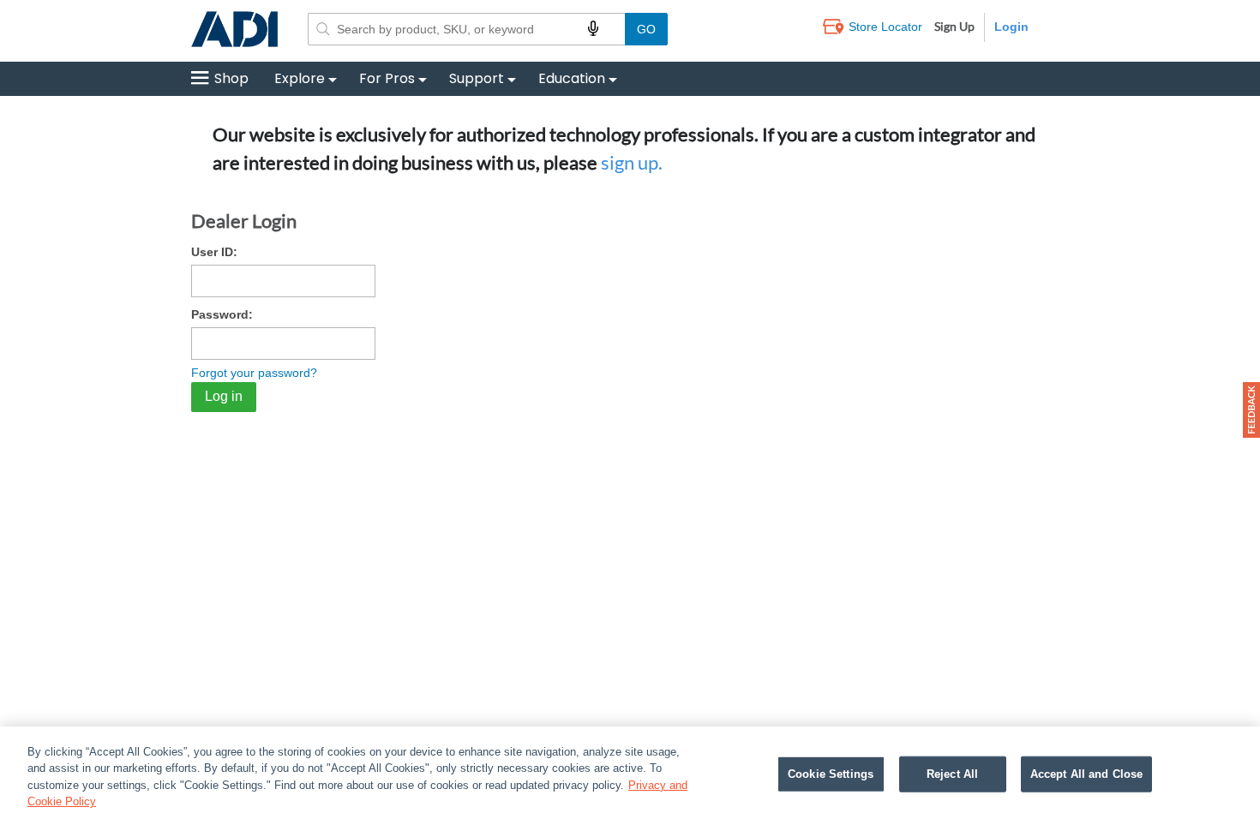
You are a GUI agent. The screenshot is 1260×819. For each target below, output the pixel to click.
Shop (231, 78)
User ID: (214, 252)
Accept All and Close (1086, 774)
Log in (224, 396)
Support (476, 78)
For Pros (387, 78)
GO (646, 29)
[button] (1251, 410)
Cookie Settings (830, 774)
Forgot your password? (254, 373)
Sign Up (954, 26)
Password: (222, 314)
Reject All (952, 774)
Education (571, 78)
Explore (299, 78)
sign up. (632, 162)
